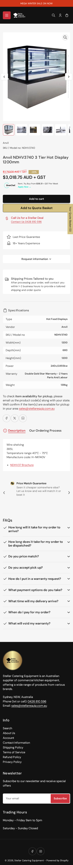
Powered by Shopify (57, 860)
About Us (9, 733)
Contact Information (16, 743)
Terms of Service (14, 752)
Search (7, 728)
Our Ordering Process (45, 430)
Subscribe (60, 798)
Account (8, 738)
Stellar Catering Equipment (29, 860)
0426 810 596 (37, 701)
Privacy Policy (12, 762)
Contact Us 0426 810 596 (26, 221)
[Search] (53, 15)
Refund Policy (12, 757)
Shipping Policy (13, 747)
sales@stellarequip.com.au (37, 408)
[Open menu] (7, 15)
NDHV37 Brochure (22, 465)
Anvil (6, 142)
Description (17, 430)
